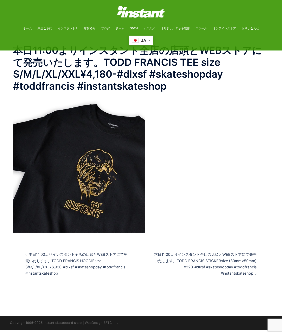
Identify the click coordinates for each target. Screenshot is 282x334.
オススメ (149, 28)
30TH (134, 28)
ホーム (27, 28)
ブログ (105, 28)
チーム (120, 28)
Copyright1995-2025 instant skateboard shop (46, 323)
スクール (201, 28)
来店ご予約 (45, 28)
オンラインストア (224, 28)
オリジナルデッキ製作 (175, 28)
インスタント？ (68, 28)
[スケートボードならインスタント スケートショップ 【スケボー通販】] (141, 13)
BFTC (107, 323)
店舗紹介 (89, 28)
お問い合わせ (250, 28)
